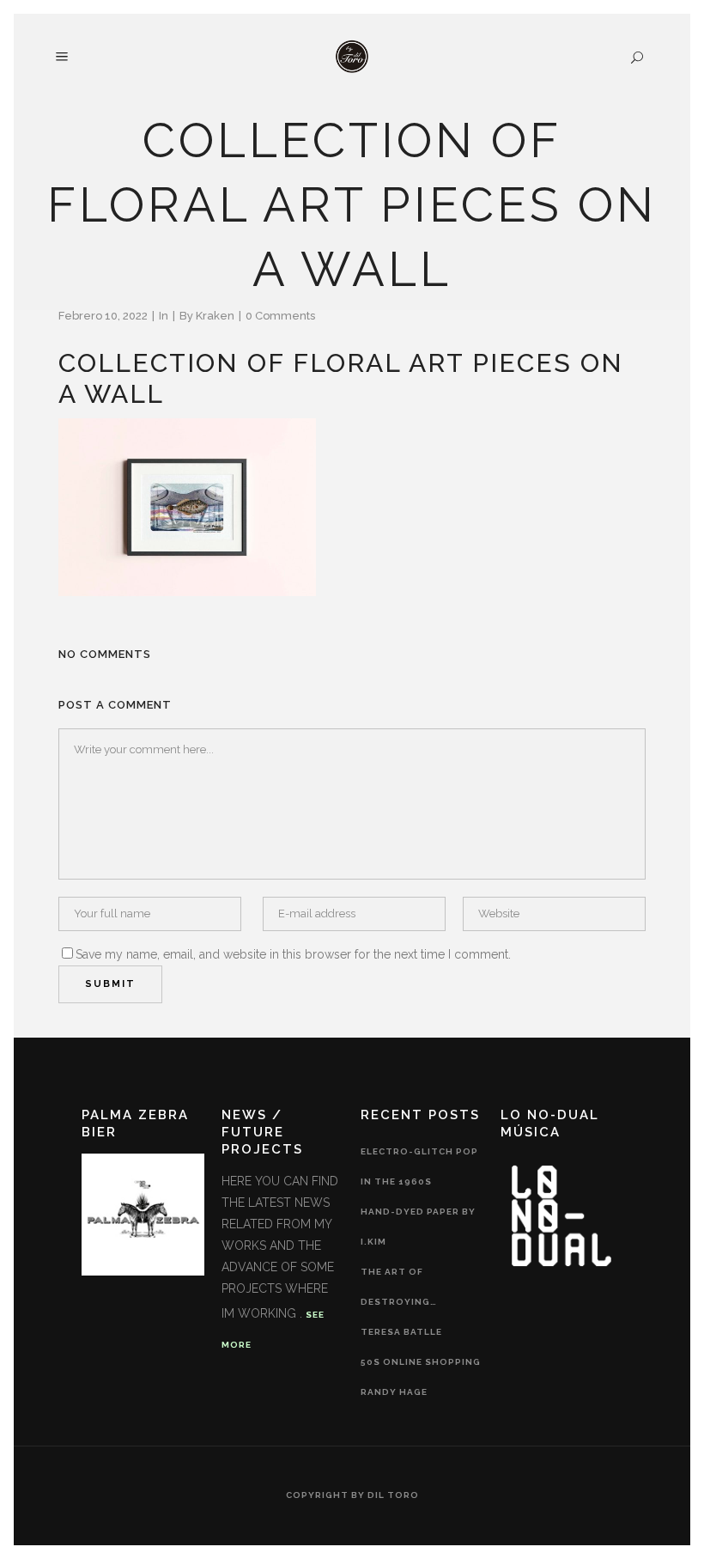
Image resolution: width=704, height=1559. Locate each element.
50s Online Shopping (421, 1362)
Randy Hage (394, 1392)
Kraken (215, 315)
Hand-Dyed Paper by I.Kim (418, 1226)
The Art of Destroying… (399, 1286)
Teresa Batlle (401, 1332)
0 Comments (280, 315)
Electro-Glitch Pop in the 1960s (419, 1166)
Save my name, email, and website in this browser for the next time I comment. (293, 954)
